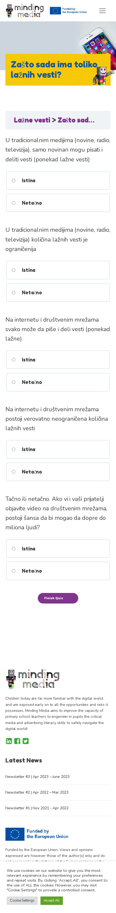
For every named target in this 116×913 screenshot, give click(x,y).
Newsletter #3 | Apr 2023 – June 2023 (37, 776)
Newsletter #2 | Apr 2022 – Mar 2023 (37, 792)
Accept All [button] (52, 900)
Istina (28, 180)
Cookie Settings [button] (22, 900)
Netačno (31, 203)
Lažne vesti (33, 120)
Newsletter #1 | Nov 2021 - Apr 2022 (37, 808)
